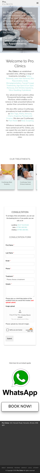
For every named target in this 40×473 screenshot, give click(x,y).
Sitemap (35, 467)
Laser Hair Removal (22, 78)
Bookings (10, 467)
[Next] (36, 178)
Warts (21, 113)
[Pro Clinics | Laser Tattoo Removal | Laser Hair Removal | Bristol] (7, 3)
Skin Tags (14, 113)
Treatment (10, 276)
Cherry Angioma (14, 116)
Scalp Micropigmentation (17, 82)
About (4, 467)
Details (9, 284)
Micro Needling (15, 90)
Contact (24, 467)
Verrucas (28, 113)
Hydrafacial (26, 90)
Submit (9, 339)
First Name (10, 245)
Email (8, 261)
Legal (30, 467)
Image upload (10, 306)
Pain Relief (13, 120)
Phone (8, 269)
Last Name (10, 253)
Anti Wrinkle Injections (24, 88)
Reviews (17, 467)
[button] (37, 3)
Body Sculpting (27, 120)
